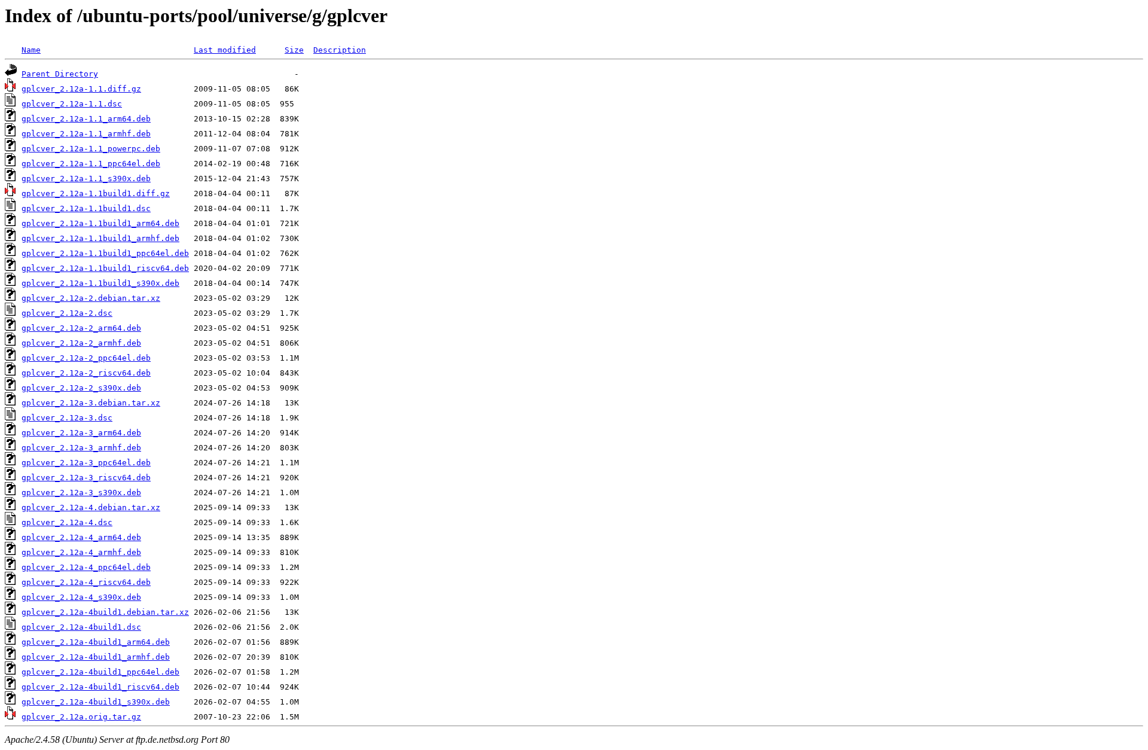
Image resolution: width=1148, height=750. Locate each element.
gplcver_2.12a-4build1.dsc (81, 627)
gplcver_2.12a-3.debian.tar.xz (91, 402)
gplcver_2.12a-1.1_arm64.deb (86, 118)
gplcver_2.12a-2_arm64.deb (81, 328)
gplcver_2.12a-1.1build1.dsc (86, 208)
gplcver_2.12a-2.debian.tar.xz (91, 298)
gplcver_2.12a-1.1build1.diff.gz (96, 193)
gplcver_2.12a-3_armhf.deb (81, 447)
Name (31, 49)
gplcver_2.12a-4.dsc (67, 522)
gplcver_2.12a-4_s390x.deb (81, 597)
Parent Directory (60, 73)
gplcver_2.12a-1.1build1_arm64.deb (100, 223)
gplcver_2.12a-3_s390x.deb (81, 492)
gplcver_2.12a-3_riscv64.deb (86, 477)
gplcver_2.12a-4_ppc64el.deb (86, 567)
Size (294, 49)
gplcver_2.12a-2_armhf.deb (81, 343)
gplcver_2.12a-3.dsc (67, 417)
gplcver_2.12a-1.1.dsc (72, 103)
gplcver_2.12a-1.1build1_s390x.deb (100, 283)
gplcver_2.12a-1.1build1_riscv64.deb (105, 268)
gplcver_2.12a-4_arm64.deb (81, 537)
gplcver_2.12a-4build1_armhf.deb (96, 657)
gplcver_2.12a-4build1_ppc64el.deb (100, 671)
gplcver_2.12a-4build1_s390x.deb (96, 701)
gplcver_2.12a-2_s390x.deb (81, 387)
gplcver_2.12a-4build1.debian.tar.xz (105, 612)
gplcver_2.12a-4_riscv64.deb (86, 582)
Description (339, 49)
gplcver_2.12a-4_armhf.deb (81, 552)
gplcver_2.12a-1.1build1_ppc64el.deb (105, 253)
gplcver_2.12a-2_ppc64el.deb (86, 357)
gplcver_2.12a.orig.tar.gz (81, 716)
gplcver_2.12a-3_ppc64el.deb (86, 462)
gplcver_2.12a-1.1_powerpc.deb (91, 148)
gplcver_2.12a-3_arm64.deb (81, 432)
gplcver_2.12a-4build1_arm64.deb (96, 642)
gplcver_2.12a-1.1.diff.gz (81, 88)
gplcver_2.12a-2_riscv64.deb (86, 372)
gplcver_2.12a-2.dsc (67, 313)
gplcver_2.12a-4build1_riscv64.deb (100, 686)
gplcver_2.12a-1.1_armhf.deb (86, 133)
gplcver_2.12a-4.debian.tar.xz (91, 507)
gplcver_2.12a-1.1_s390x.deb (86, 178)
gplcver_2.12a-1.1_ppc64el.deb (91, 163)
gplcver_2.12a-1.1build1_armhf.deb (100, 238)
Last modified (225, 49)
